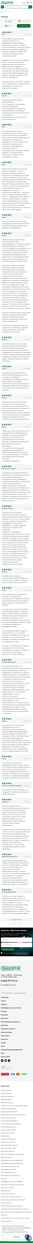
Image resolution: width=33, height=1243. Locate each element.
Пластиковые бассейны (8, 1130)
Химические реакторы (8, 1139)
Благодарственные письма (11, 1008)
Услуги (3, 1001)
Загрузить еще (16, 919)
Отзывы (4, 1011)
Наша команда (6, 1032)
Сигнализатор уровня (8, 1194)
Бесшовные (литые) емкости (10, 1175)
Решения (4, 1015)
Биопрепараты (6, 1191)
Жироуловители (6, 1090)
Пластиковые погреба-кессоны (11, 1124)
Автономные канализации (9, 1121)
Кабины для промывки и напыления (12, 1184)
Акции (3, 1043)
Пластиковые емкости (8, 1172)
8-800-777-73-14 (9, 981)
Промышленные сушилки (9, 1145)
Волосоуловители (7, 1102)
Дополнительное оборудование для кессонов (16, 1212)
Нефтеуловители (6, 1099)
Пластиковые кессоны (8, 1127)
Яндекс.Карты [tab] (25, 21)
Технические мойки (7, 1187)
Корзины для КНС (6, 1221)
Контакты (4, 1039)
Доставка (4, 1025)
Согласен (16, 1237)
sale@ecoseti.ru (9, 985)
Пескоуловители (6, 1093)
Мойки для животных (8, 1151)
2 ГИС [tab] (10, 26)
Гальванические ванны (8, 1142)
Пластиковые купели (8, 1133)
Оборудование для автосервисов (12, 1163)
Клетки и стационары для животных (13, 1154)
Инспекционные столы (8, 1148)
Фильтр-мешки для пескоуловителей (13, 1200)
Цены (3, 1046)
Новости (4, 1004)
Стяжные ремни (6, 1203)
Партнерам (5, 1036)
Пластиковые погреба (8, 1118)
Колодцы (4, 1178)
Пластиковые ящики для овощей (12, 1206)
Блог (2, 1053)
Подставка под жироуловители (11, 1197)
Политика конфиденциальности (16, 1241)
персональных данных (15, 1230)
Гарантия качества (8, 1029)
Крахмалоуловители (7, 1096)
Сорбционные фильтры (8, 1108)
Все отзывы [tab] (8, 21)
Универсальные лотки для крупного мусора (15, 1218)
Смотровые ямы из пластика (10, 1166)
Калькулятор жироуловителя (11, 1050)
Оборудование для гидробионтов (12, 1160)
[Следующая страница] (25, 923)
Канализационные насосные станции (13, 1115)
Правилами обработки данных (22, 953)
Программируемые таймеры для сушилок (15, 1209)
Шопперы (4, 1215)
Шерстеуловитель (7, 1157)
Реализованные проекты (10, 1022)
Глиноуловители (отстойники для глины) (14, 1105)
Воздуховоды (5, 1136)
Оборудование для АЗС (8, 1169)
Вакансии (4, 1018)
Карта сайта (5, 1057)
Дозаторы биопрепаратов (9, 1111)
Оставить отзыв (24, 26)
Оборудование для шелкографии (12, 1181)
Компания (5, 997)
